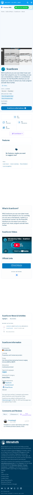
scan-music (6, 164)
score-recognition (7, 166)
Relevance (14, 414)
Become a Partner (6, 482)
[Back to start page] (2, 2)
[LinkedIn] (21, 488)
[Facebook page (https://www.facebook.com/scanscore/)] (16, 275)
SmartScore (8, 387)
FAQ (2, 472)
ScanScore (17, 326)
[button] (4, 85)
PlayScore (8, 383)
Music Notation (23, 164)
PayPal (3, 470)
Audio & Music (6, 377)
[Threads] (14, 488)
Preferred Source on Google (9, 484)
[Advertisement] (16, 30)
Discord (21, 463)
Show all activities (10, 331)
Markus (19, 450)
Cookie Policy (5, 478)
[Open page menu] (31, 2)
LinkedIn (11, 467)
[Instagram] (18, 488)
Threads (25, 465)
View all (4, 389)
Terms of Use (4, 474)
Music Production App (7, 98)
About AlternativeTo (6, 480)
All (5, 414)
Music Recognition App (7, 96)
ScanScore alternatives (15, 108)
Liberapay (24, 468)
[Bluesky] (11, 488)
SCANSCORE (7, 350)
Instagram (4, 467)
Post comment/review (26, 414)
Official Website (16, 265)
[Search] (27, 2)
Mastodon (14, 465)
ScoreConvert (9, 328)
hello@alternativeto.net (8, 463)
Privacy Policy (5, 476)
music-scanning (14, 164)
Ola (13, 450)
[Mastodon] (8, 488)
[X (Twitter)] (5, 488)
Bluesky (20, 465)
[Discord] (2, 488)
